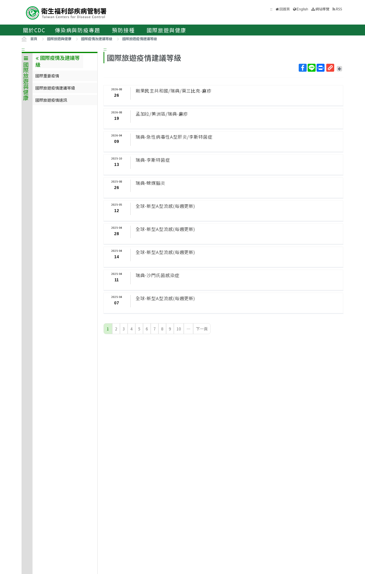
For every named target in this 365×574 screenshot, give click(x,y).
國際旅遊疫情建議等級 (139, 38)
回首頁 (284, 8)
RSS (339, 8)
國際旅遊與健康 (166, 30)
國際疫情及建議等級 (96, 38)
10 (179, 329)
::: (23, 49)
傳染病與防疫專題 (77, 30)
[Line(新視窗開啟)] (311, 68)
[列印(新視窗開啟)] (320, 68)
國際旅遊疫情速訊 (51, 100)
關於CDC (34, 30)
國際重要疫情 (47, 76)
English (302, 8)
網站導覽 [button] (322, 8)
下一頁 (202, 329)
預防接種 (123, 30)
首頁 (33, 38)
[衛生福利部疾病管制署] (66, 12)
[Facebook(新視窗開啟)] (302, 68)
